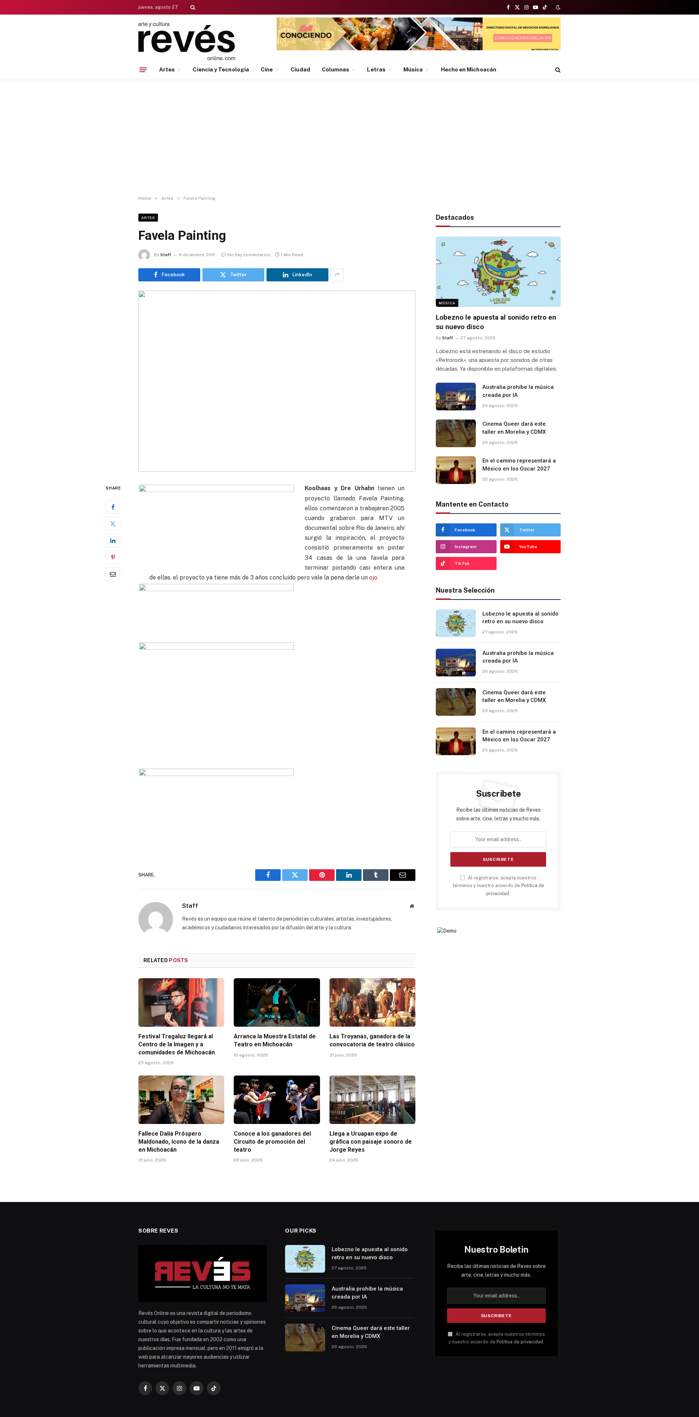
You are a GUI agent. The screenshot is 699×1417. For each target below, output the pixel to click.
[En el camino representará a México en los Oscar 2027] (456, 470)
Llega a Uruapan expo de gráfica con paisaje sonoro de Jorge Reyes (370, 1141)
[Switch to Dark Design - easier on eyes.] (557, 7)
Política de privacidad (520, 1341)
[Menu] (143, 69)
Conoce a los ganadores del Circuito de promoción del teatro (272, 1141)
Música (413, 69)
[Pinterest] (113, 558)
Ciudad (300, 69)
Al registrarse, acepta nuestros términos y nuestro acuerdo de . (498, 885)
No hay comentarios (249, 254)
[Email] (113, 574)
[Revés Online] (186, 41)
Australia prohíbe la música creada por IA (518, 391)
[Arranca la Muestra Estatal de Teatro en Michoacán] (277, 1002)
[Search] (192, 7)
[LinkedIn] (113, 541)
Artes (167, 69)
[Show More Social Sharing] (337, 274)
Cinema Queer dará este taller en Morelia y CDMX (514, 428)
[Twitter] (113, 524)
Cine (267, 69)
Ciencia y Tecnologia (221, 69)
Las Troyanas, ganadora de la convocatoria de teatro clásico (372, 1040)
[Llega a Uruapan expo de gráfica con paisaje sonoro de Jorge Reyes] (372, 1100)
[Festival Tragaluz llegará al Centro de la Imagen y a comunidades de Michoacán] (181, 1002)
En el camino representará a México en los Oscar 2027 (519, 464)
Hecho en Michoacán (468, 69)
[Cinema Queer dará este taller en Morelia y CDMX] (456, 433)
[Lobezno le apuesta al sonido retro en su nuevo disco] (498, 272)
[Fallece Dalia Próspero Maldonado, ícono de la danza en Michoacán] (181, 1100)
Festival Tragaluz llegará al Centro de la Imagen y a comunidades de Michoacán (176, 1044)
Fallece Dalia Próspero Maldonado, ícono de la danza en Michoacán (178, 1141)
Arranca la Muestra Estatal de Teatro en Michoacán (275, 1040)
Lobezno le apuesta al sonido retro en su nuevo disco (496, 322)
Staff (165, 254)
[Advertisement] (349, 137)
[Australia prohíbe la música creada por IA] (456, 396)
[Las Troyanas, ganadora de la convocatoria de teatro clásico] (372, 1002)
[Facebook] (113, 507)
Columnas (336, 69)
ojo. (373, 577)
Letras (376, 69)
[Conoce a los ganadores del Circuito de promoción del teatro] (277, 1100)
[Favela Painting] (276, 381)
